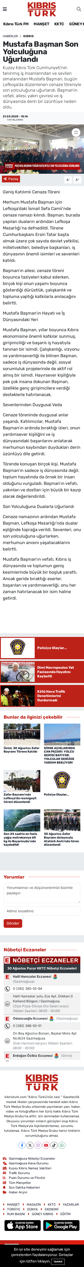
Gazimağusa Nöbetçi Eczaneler (32, 1158)
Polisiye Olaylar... (56, 794)
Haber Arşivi (18, 1192)
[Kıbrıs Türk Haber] (42, 9)
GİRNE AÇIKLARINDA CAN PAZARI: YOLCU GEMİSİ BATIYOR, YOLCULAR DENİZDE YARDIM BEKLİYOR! (59, 755)
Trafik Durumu (19, 1173)
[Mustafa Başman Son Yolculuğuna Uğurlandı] (42, 149)
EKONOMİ (51, 1209)
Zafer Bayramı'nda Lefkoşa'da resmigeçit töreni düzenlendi (20, 798)
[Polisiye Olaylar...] (62, 780)
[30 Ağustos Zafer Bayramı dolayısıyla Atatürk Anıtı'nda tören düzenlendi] (62, 820)
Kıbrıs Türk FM (16, 24)
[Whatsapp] (61, 1145)
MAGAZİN (34, 1205)
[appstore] (23, 1226)
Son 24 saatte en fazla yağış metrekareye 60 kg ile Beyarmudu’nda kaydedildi (20, 839)
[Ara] (79, 9)
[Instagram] (38, 1145)
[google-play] (61, 1226)
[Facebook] (22, 1145)
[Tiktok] (54, 1145)
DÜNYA (32, 1209)
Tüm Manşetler (20, 1183)
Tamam (58, 1261)
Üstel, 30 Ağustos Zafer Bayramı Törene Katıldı (21, 750)
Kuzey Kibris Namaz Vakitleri (30, 1168)
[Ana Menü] (5, 9)
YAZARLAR (71, 1205)
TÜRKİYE (13, 1209)
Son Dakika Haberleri (24, 1187)
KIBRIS (28, 36)
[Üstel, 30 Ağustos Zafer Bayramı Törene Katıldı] (22, 734)
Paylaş (13, 179)
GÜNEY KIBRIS (42, 1214)
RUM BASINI (16, 1214)
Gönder (13, 923)
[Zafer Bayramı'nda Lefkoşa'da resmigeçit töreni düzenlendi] (22, 780)
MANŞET (41, 24)
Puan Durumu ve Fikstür (27, 1178)
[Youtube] (46, 1145)
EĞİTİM (65, 1214)
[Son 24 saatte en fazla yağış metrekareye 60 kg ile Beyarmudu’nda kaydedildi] (22, 820)
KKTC (59, 24)
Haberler (10, 36)
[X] (30, 1145)
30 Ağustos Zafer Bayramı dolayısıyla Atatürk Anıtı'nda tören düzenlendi (61, 839)
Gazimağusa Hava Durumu (28, 1163)
